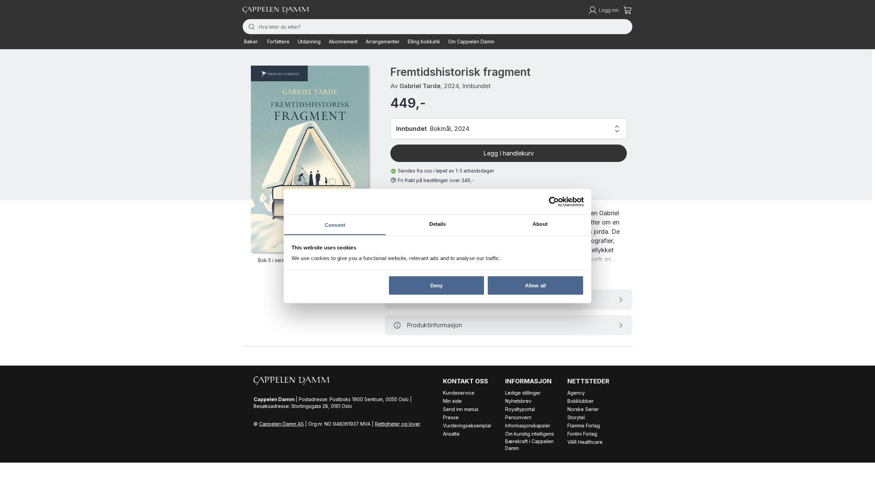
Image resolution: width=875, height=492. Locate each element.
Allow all (535, 285)
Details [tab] (437, 224)
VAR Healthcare (585, 442)
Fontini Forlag (582, 434)
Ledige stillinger (523, 393)
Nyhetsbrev (518, 401)
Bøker (251, 41)
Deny (436, 285)
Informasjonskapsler (527, 425)
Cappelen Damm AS (281, 424)
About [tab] (540, 224)
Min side (452, 401)
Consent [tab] (335, 225)
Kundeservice (458, 393)
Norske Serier (583, 409)
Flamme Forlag (583, 425)
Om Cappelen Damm (471, 41)
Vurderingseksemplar (467, 425)
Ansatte (451, 434)
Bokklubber (580, 401)
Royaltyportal (520, 409)
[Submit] (251, 26)
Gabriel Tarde (420, 86)
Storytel (576, 417)
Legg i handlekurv (508, 153)
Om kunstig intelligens (529, 434)
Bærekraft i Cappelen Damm (529, 444)
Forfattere (278, 41)
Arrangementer (383, 41)
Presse (451, 417)
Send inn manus (461, 409)
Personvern (518, 417)
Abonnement (343, 41)
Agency (576, 393)
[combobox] (437, 26)
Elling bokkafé (424, 41)
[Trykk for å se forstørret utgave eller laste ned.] (309, 159)
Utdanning (309, 41)
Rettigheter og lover (397, 424)
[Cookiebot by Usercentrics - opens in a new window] (554, 201)
